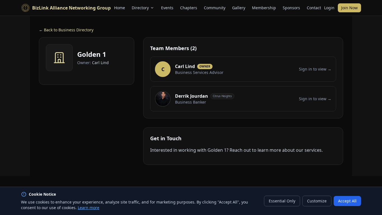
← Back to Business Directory (66, 29)
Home (119, 7)
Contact (314, 7)
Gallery (238, 7)
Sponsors (291, 7)
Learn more (88, 207)
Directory (140, 7)
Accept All (347, 201)
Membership (264, 7)
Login (329, 7)
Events (167, 7)
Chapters (188, 7)
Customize (317, 201)
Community (214, 7)
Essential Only (282, 201)
